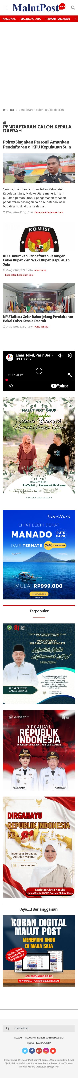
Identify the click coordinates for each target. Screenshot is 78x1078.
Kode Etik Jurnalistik (39, 1043)
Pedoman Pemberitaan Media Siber (44, 1038)
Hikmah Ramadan (57, 19)
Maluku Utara (30, 19)
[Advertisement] (39, 67)
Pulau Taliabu (41, 326)
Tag (12, 110)
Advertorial (40, 270)
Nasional (9, 19)
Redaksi (18, 1038)
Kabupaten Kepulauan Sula (48, 212)
